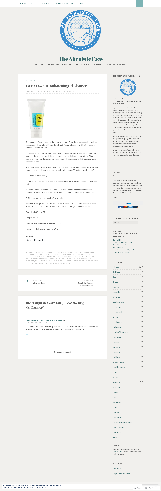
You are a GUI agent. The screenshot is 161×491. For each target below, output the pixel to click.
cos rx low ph (90, 257)
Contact (34, 3)
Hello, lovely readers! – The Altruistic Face (44, 320)
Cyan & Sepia (117, 451)
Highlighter (116, 357)
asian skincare (35, 252)
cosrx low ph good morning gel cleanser (68, 259)
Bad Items (116, 272)
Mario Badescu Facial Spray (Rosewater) (127, 250)
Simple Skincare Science (121, 474)
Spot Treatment (118, 427)
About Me (45, 3)
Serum (115, 407)
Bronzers (116, 282)
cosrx (29, 259)
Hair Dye (116, 342)
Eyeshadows (117, 322)
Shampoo (116, 412)
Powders (116, 392)
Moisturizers (117, 382)
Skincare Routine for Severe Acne (69, 3)
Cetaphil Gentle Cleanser (121, 252)
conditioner (117, 297)
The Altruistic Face (80, 59)
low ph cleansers (43, 261)
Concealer (116, 292)
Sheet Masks (117, 417)
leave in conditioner (119, 362)
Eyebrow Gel (117, 312)
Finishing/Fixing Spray (120, 332)
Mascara (116, 377)
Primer (115, 397)
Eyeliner (116, 317)
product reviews (90, 261)
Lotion (115, 372)
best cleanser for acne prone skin (73, 252)
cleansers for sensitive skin (69, 257)
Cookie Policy (43, 487)
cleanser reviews (47, 257)
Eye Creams (117, 307)
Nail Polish (116, 387)
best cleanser (49, 252)
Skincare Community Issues (122, 422)
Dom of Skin (117, 469)
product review (74, 261)
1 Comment (71, 91)
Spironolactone (118, 247)
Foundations (117, 337)
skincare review (46, 263)
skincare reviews (62, 263)
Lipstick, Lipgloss (119, 367)
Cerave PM (117, 240)
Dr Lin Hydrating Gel (120, 245)
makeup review (59, 261)
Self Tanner (117, 402)
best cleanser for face (62, 254)
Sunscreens (117, 432)
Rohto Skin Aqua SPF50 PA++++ (124, 242)
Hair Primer (117, 352)
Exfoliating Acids (118, 302)
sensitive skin (32, 263)
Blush (115, 277)
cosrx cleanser (40, 259)
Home (24, 3)
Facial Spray (117, 327)
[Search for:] (125, 222)
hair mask (116, 347)
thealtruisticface (54, 91)
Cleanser (30, 80)
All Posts (116, 267)
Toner (115, 437)
